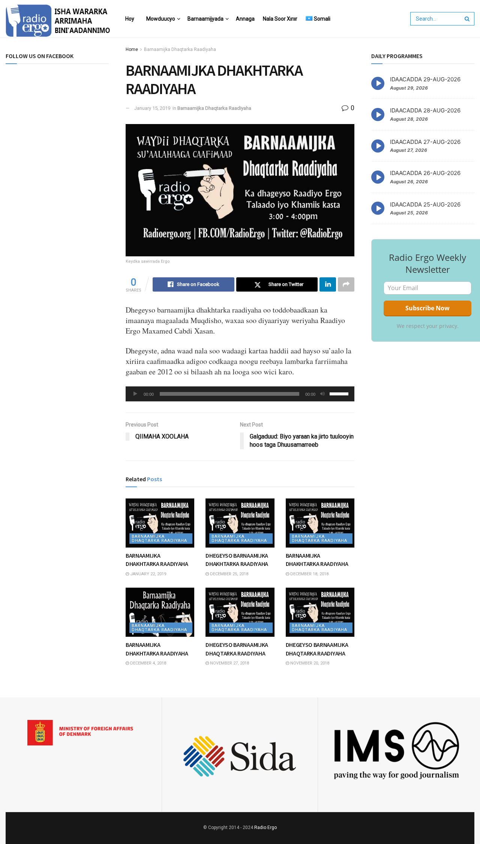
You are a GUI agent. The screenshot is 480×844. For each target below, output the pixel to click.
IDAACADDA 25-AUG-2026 (425, 204)
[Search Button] (467, 18)
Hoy (129, 19)
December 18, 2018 (308, 574)
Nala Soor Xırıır (280, 19)
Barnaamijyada (206, 19)
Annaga (245, 19)
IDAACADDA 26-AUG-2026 (425, 173)
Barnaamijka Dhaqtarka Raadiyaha (180, 49)
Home (132, 49)
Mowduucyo (160, 19)
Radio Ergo (265, 827)
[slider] (340, 393)
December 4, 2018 (147, 663)
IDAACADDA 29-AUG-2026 (425, 79)
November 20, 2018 (309, 663)
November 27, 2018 (229, 663)
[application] (240, 393)
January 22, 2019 (147, 574)
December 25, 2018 (228, 574)
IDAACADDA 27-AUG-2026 (425, 141)
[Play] (135, 394)
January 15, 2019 (152, 108)
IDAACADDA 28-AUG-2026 (425, 110)
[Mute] (322, 394)
